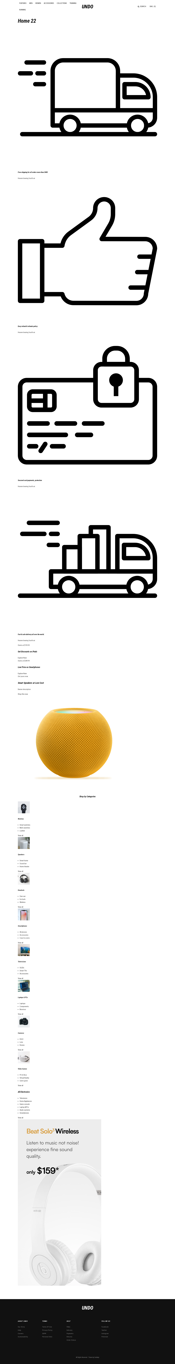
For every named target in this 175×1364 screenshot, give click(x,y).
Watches (21, 819)
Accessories (49, 3)
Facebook (105, 1327)
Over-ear (22, 896)
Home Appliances (26, 1101)
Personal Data (47, 1337)
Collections (62, 3)
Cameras (21, 1033)
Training (73, 3)
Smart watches (25, 825)
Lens (21, 1042)
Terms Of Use (47, 1327)
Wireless (22, 902)
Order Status (71, 1340)
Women (38, 3)
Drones (22, 1045)
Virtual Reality (24, 1078)
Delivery (69, 1330)
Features (22, 3)
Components (24, 1006)
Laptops (22, 1003)
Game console (25, 1104)
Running (22, 10)
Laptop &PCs (24, 1107)
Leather (22, 831)
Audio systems (25, 1110)
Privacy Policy (47, 1330)
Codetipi (96, 1357)
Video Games (22, 1069)
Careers (20, 1333)
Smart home (24, 861)
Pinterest (105, 1337)
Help (19, 1330)
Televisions (22, 962)
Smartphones (22, 926)
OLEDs (22, 968)
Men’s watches (25, 828)
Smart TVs (23, 971)
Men (30, 3)
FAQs (68, 1327)
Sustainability (23, 1337)
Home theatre (24, 866)
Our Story (21, 1327)
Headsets (21, 890)
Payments (70, 1333)
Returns (69, 1337)
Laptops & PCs (23, 997)
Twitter (104, 1330)
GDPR (44, 1333)
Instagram (105, 1333)
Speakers (21, 854)
